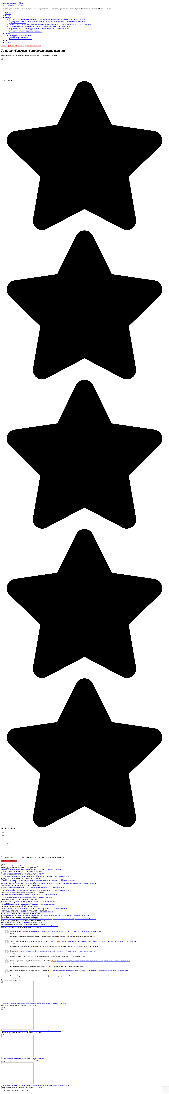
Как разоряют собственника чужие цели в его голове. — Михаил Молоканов (26, 897)
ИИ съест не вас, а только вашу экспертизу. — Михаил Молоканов (23, 873)
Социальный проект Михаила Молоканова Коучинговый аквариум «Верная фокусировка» (39, 28)
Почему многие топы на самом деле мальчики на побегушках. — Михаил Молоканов (29, 926)
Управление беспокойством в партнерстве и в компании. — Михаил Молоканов (28, 905)
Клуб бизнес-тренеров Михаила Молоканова (24, 30)
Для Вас (7, 15)
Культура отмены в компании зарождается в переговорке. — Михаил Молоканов (28, 901)
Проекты (8, 17)
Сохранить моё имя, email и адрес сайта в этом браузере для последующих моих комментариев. (35, 857)
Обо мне (7, 33)
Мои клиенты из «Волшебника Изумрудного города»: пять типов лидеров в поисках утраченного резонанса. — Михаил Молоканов (45, 915)
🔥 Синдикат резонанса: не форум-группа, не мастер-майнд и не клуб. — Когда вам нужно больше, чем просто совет (48, 19)
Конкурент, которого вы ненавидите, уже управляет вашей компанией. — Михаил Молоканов (32, 887)
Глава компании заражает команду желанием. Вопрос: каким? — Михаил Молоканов (29, 894)
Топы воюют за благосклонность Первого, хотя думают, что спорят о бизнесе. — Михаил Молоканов (35, 890)
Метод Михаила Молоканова (18, 37)
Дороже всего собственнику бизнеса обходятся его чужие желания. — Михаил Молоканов (31, 869)
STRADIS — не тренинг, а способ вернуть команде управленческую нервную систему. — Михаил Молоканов (38, 880)
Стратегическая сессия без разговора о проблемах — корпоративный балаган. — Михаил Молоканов (35, 876)
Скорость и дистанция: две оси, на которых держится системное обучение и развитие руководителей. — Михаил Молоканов (50, 24)
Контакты (8, 42)
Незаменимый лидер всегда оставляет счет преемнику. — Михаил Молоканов (27, 912)
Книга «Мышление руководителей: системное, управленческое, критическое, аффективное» (39, 26)
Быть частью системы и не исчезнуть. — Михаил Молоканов (21, 922)
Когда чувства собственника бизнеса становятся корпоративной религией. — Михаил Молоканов (33, 866)
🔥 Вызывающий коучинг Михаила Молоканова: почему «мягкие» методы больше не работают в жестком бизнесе (47, 21)
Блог (6, 40)
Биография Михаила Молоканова (20, 35)
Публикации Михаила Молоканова (20, 39)
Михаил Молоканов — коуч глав (12, 5)
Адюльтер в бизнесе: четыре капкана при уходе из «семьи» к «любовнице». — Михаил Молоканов (34, 908)
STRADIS (8, 14)
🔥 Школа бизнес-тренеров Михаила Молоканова (25, 32)
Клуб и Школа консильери (17, 23)
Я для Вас (8, 12)
